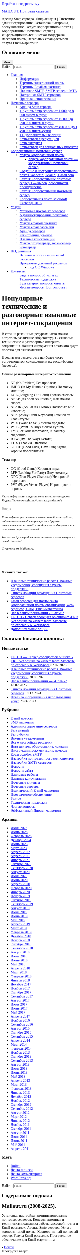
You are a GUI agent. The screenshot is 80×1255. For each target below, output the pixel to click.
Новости (17, 766)
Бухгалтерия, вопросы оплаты (42, 283)
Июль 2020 (19, 876)
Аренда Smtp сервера (36, 107)
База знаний (20, 730)
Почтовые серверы (25, 103)
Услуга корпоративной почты (42, 155)
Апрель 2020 (20, 884)
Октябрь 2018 (21, 944)
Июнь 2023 (19, 844)
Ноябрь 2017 (20, 988)
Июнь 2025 (19, 832)
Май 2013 (18, 1076)
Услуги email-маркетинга (38, 223)
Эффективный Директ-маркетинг (36, 810)
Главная (17, 75)
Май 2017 (18, 1012)
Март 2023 (19, 848)
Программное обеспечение (31, 794)
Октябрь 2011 (21, 1128)
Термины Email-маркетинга (40, 87)
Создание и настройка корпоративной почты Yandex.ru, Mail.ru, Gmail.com (49, 173)
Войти (15, 1166)
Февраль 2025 (21, 836)
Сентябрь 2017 (22, 996)
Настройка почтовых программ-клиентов (42, 758)
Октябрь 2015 (21, 1032)
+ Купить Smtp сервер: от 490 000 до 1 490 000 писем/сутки (48, 129)
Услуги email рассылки (37, 227)
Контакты (18, 271)
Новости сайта (22, 770)
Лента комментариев (26, 1174)
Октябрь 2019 (21, 900)
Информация (29, 79)
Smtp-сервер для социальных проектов (49, 147)
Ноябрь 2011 (20, 1124)
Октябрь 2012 (21, 1104)
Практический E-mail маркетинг (35, 790)
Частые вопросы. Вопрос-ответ (43, 287)
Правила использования (38, 99)
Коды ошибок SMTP (26, 754)
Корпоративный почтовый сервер (36, 151)
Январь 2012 (20, 1120)
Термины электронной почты (42, 83)
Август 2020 (20, 872)
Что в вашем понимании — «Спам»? (39, 681)
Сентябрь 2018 (22, 948)
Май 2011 (18, 1145)
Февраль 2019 (21, 932)
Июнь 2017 (19, 1008)
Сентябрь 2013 (22, 1060)
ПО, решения (21, 251)
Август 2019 (20, 908)
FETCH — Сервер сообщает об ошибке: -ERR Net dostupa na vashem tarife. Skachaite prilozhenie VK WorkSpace (43, 661)
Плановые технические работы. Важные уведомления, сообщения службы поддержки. (41, 673)
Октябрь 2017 (21, 992)
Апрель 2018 (20, 968)
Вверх (6, 509)
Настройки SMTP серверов (40, 95)
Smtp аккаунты (31, 143)
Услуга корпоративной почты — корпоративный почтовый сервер (53, 163)
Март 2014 (19, 1044)
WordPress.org (21, 1178)
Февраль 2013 (21, 1088)
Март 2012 (19, 1116)
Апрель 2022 (20, 852)
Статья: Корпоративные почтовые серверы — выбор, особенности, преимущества (45, 183)
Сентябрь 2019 (22, 904)
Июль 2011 (19, 1136)
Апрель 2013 (20, 1080)
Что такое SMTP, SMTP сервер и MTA (48, 91)
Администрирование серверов (34, 726)
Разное (16, 798)
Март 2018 (19, 972)
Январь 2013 (20, 1092)
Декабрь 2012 (21, 1096)
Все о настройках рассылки (31, 742)
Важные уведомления (27, 738)
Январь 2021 (20, 860)
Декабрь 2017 (21, 984)
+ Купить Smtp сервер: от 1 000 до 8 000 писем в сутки (47, 113)
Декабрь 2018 (21, 936)
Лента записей (22, 1170)
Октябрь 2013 (21, 1056)
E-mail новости (22, 718)
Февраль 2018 (21, 976)
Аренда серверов (32, 231)
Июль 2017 (19, 1004)
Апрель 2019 (20, 924)
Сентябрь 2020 (22, 868)
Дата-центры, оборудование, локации (39, 746)
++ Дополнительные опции (40, 135)
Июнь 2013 (19, 1072)
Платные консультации (37, 239)
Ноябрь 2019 (20, 896)
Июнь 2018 (19, 960)
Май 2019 (18, 920)
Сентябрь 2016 (22, 1024)
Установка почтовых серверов (42, 211)
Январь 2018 (20, 980)
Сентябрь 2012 (22, 1108)
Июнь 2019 (19, 916)
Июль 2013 (19, 1068)
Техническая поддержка (38, 279)
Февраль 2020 (21, 888)
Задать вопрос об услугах (39, 275)
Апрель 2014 (20, 1040)
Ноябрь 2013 (20, 1052)
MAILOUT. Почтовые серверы (25, 11)
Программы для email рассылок (43, 263)
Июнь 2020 (19, 880)
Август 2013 (20, 1064)
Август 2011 (20, 1132)
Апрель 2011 (20, 1149)
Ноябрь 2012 (20, 1100)
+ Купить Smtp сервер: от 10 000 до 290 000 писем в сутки (46, 121)
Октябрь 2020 (21, 864)
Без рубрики (20, 734)
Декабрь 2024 (21, 840)
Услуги (16, 207)
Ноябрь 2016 (20, 1020)
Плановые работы (24, 774)
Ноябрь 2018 (20, 940)
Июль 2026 (19, 828)
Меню (7, 62)
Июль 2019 (19, 912)
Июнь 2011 (19, 1141)
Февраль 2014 (21, 1048)
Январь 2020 (20, 892)
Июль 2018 (19, 956)
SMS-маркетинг (23, 722)
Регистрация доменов (36, 235)
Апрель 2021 (20, 856)
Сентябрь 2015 (22, 1036)
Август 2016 (20, 1028)
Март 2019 (19, 928)
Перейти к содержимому (20, 4)
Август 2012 (20, 1112)
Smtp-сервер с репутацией (39, 139)
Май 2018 (18, 964)
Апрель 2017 (20, 1016)
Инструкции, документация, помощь (39, 750)
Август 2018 (20, 952)
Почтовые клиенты (25, 782)
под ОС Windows (41, 267)
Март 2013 (19, 1084)
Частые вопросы (23, 806)
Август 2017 (20, 1000)
